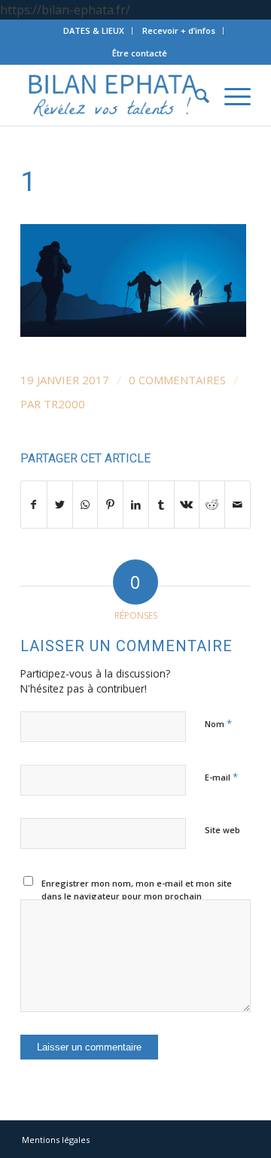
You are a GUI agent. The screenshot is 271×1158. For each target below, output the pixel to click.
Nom (218, 723)
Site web (222, 829)
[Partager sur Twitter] (59, 504)
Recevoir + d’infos (178, 30)
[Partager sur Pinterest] (110, 504)
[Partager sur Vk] (187, 504)
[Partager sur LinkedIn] (135, 504)
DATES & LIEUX (93, 30)
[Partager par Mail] (237, 504)
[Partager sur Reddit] (211, 504)
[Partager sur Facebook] (34, 504)
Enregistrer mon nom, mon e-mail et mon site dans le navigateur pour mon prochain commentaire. (136, 896)
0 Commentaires (177, 379)
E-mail (221, 777)
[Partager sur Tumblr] (161, 504)
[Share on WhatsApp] (85, 504)
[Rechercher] (194, 95)
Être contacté (139, 53)
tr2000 (64, 403)
